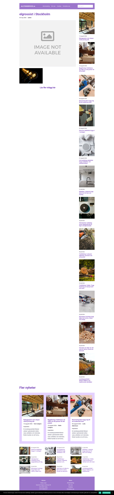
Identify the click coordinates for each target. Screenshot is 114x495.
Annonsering (46, 6)
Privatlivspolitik (106, 492)
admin (29, 17)
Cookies (59, 6)
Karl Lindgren (37, 424)
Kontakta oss (66, 6)
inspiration (26, 426)
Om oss (53, 6)
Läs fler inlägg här (47, 87)
